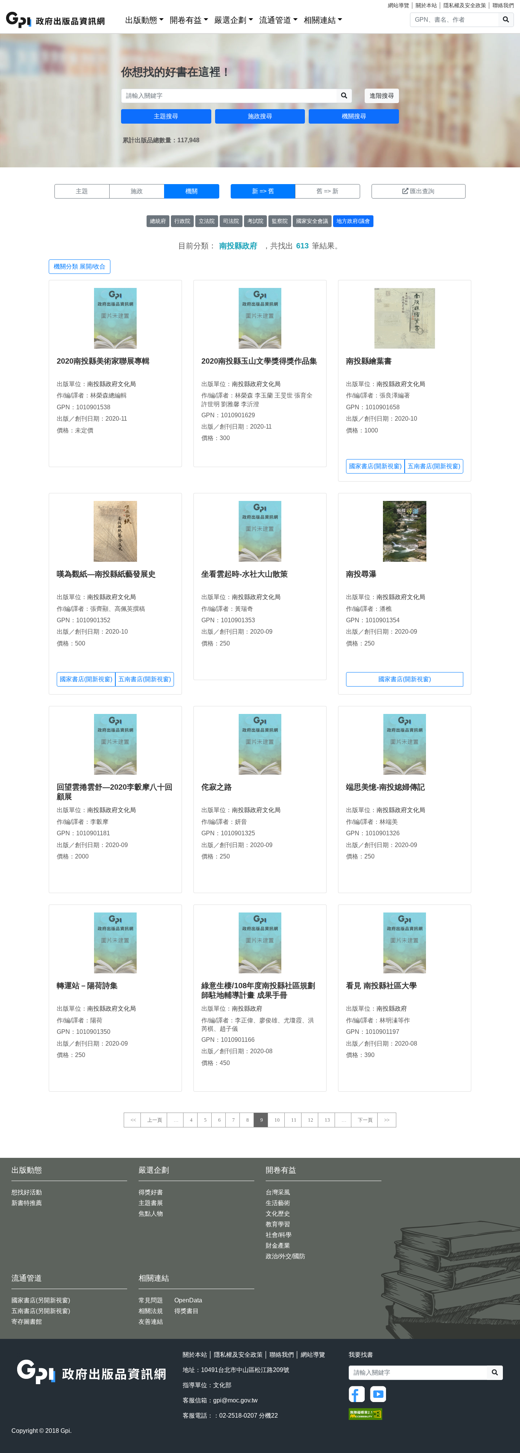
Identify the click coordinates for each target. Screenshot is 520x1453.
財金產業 (278, 1245)
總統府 (158, 221)
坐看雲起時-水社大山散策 (244, 574)
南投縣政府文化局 (111, 384)
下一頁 (365, 1120)
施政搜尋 (260, 116)
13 (327, 1120)
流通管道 (275, 20)
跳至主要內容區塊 (21, 4)
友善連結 (151, 1321)
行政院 (182, 221)
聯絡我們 (503, 5)
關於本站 (426, 5)
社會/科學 (279, 1235)
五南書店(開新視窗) (434, 466)
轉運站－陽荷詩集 (87, 985)
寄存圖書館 (26, 1321)
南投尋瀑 (361, 574)
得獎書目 (186, 1311)
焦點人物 (151, 1213)
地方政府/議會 (353, 221)
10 (277, 1120)
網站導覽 (398, 5)
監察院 (280, 221)
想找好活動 (26, 1192)
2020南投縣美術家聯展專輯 (103, 361)
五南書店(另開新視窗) (40, 1311)
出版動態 (141, 20)
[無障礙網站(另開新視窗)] (365, 1413)
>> (386, 1120)
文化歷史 (278, 1213)
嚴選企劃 (230, 20)
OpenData (188, 1300)
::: (117, 18)
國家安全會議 (312, 221)
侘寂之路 (216, 787)
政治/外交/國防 (285, 1256)
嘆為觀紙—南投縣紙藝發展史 (106, 574)
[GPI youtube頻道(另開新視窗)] (380, 1394)
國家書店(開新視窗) (375, 466)
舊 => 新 (327, 191)
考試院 (255, 221)
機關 (191, 191)
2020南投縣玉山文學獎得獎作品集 (259, 361)
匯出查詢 (422, 191)
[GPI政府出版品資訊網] (55, 20)
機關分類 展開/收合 (79, 266)
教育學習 (278, 1224)
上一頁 (154, 1120)
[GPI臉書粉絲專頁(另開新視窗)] (358, 1394)
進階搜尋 (382, 95)
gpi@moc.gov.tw (235, 1400)
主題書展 (151, 1203)
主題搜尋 (166, 116)
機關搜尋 (354, 116)
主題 (82, 191)
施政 (137, 191)
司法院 (231, 221)
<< (133, 1120)
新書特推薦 (26, 1203)
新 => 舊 (263, 191)
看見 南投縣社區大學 (381, 985)
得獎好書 (151, 1192)
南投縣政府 (247, 1008)
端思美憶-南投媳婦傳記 (385, 787)
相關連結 (320, 20)
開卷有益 (186, 20)
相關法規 (151, 1311)
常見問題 (151, 1300)
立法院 (207, 221)
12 (310, 1120)
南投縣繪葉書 (369, 361)
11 (294, 1120)
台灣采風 (278, 1192)
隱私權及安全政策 (464, 5)
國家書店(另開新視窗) (40, 1300)
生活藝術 (278, 1203)
